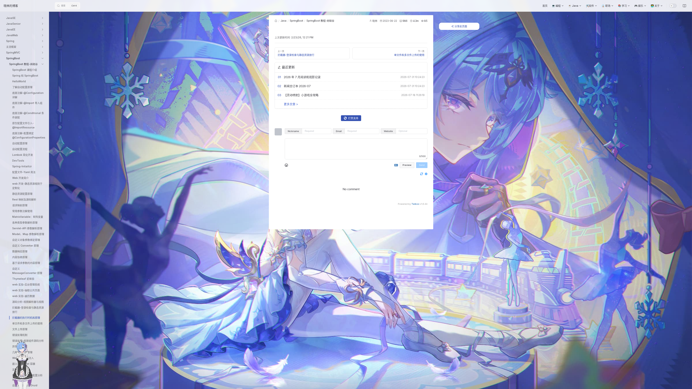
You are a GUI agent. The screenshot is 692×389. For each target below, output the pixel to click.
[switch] (673, 6)
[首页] (276, 21)
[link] (276, 20)
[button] (25, 18)
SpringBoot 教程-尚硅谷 (320, 20)
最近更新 (288, 67)
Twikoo (415, 204)
